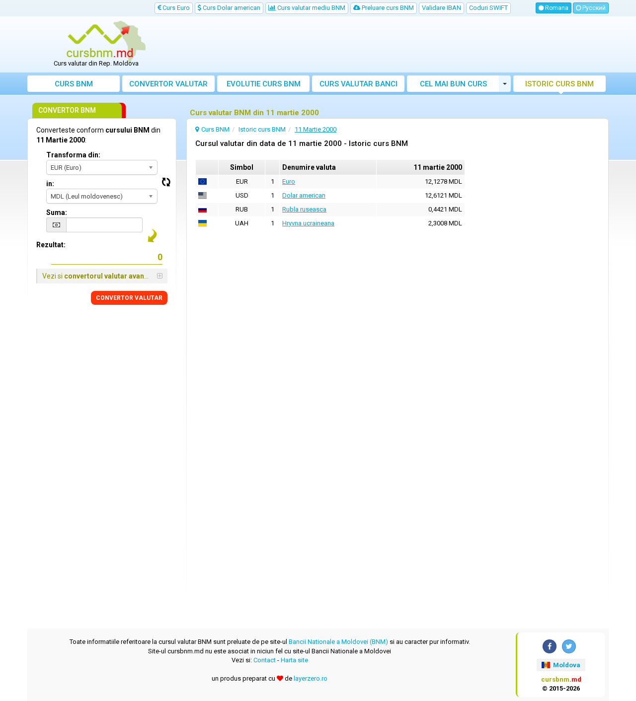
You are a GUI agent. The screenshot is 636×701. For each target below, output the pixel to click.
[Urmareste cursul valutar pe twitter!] (569, 646)
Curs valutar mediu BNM (310, 7)
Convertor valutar (168, 83)
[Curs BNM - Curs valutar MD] (100, 41)
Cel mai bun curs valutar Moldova (453, 85)
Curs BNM (74, 83)
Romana (556, 7)
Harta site (294, 660)
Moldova (566, 665)
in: (50, 184)
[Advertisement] (391, 44)
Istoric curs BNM (559, 83)
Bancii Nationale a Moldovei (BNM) (338, 641)
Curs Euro (175, 7)
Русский (593, 7)
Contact (264, 660)
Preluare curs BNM (387, 7)
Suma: (56, 212)
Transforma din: (73, 155)
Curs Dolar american (230, 7)
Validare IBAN (441, 7)
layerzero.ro (310, 678)
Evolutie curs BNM (264, 83)
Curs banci (358, 83)
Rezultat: (51, 245)
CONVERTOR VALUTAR (129, 297)
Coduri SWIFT (488, 7)
